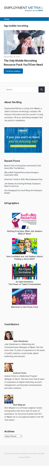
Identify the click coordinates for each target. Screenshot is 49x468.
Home (6, 19)
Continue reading (13, 71)
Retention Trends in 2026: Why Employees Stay (23, 179)
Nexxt (37, 108)
